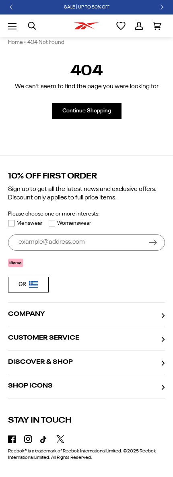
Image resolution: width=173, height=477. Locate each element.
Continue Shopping (86, 111)
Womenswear (74, 223)
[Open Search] (32, 25)
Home (15, 42)
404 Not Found (45, 42)
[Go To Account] (139, 26)
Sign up (153, 242)
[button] (11, 7)
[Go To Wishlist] (121, 26)
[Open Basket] (157, 26)
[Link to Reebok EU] (86, 25)
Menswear (29, 223)
